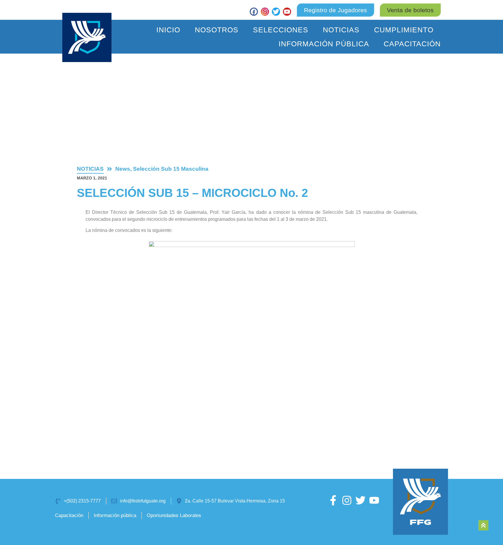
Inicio (168, 30)
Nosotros (216, 30)
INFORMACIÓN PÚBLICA (324, 44)
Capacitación (412, 44)
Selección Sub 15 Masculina (170, 169)
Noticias (341, 30)
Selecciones (280, 30)
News (122, 169)
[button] (410, 10)
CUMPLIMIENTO (403, 30)
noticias (90, 169)
